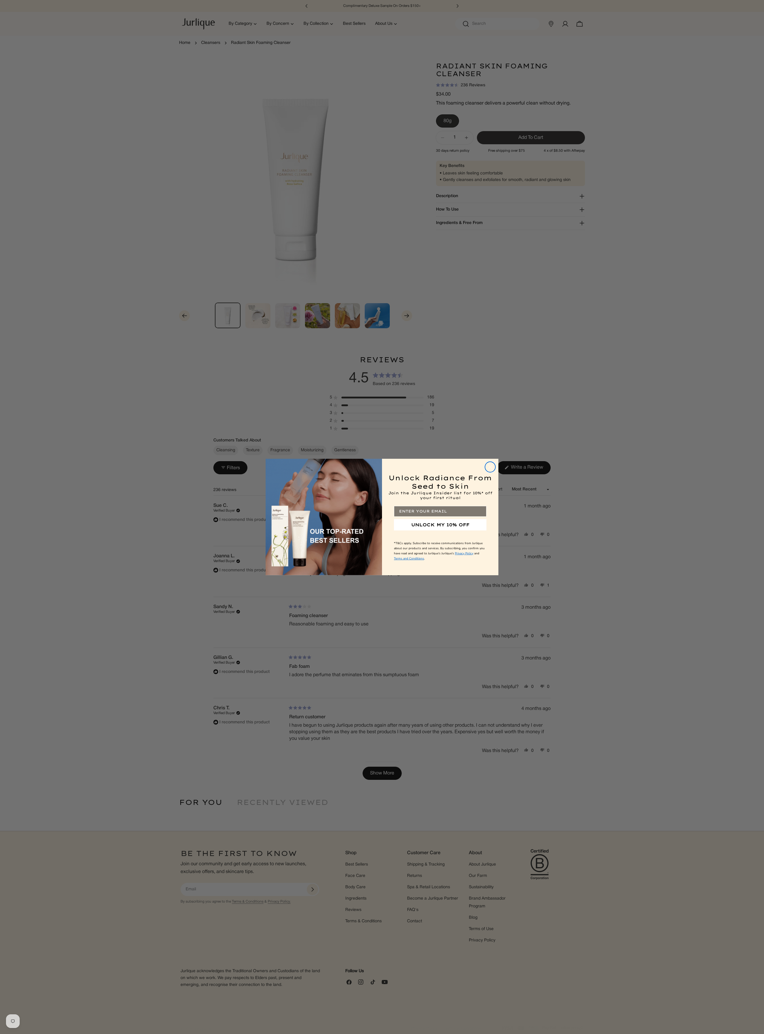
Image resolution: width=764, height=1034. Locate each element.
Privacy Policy (464, 553)
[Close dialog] (490, 467)
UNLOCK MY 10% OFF (440, 524)
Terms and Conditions (409, 558)
